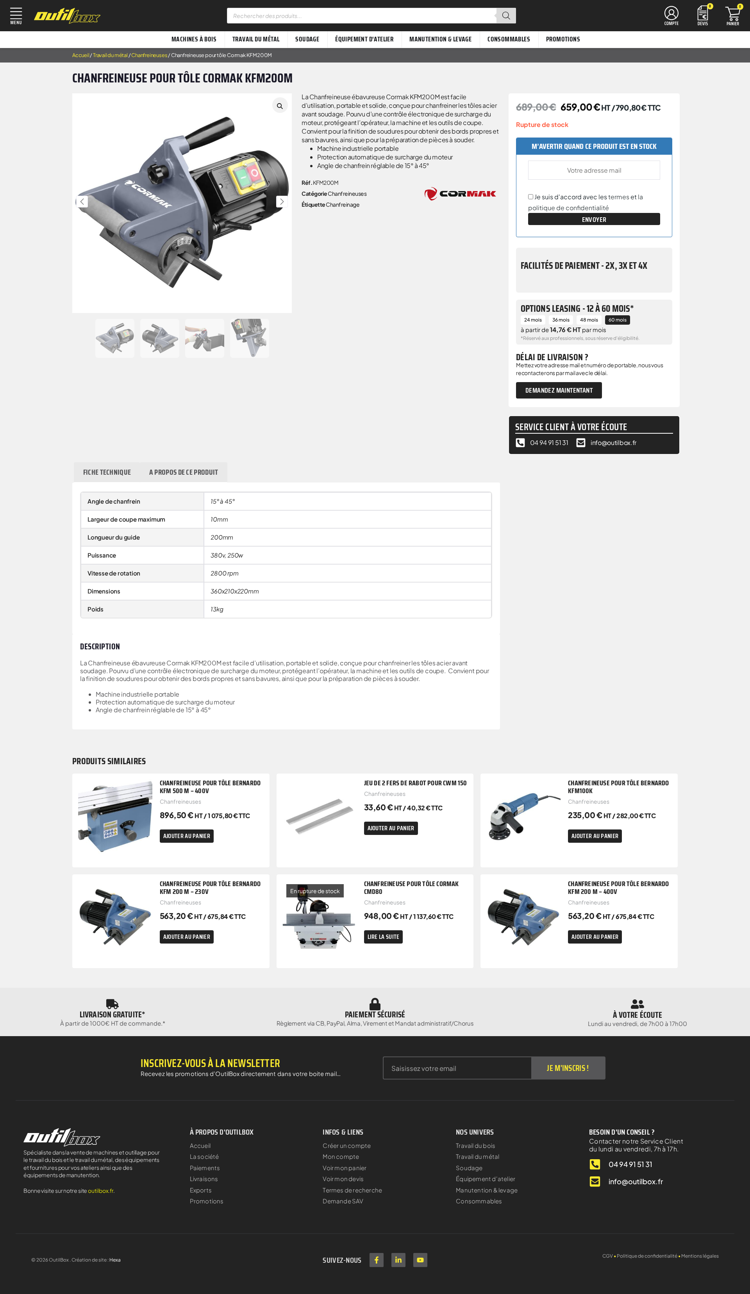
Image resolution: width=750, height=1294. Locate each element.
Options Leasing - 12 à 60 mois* (577, 308)
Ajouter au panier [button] (186, 836)
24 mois (533, 320)
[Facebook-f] (377, 1260)
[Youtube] (420, 1260)
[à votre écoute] (637, 1004)
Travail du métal (110, 55)
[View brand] (460, 193)
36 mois (561, 320)
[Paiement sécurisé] (375, 1004)
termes (618, 197)
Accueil (80, 55)
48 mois (589, 320)
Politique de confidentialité (647, 1256)
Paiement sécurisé (375, 1014)
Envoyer (594, 219)
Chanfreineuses (149, 55)
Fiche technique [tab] (107, 472)
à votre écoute (637, 1014)
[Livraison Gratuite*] (112, 1004)
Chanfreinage (342, 204)
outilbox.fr (100, 1190)
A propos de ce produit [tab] (183, 472)
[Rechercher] (506, 15)
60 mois (618, 320)
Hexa (115, 1260)
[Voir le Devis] (703, 15)
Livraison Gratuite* (112, 1014)
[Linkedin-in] (398, 1260)
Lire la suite (384, 937)
